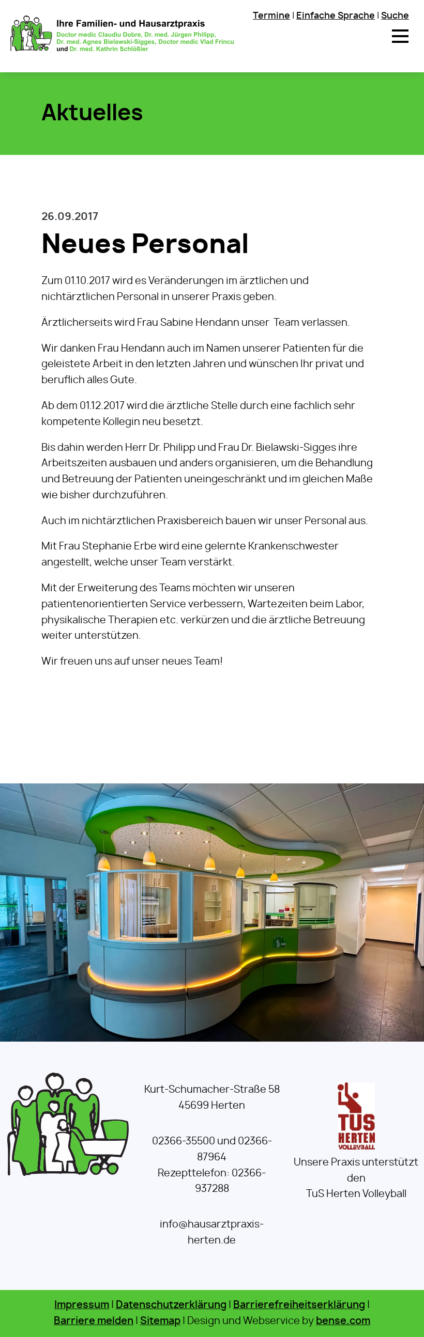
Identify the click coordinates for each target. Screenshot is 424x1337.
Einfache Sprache (335, 15)
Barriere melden (93, 1321)
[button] (400, 36)
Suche (395, 15)
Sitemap (160, 1321)
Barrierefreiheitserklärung (299, 1305)
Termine (271, 15)
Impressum (81, 1305)
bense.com (343, 1321)
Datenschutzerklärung (171, 1305)
